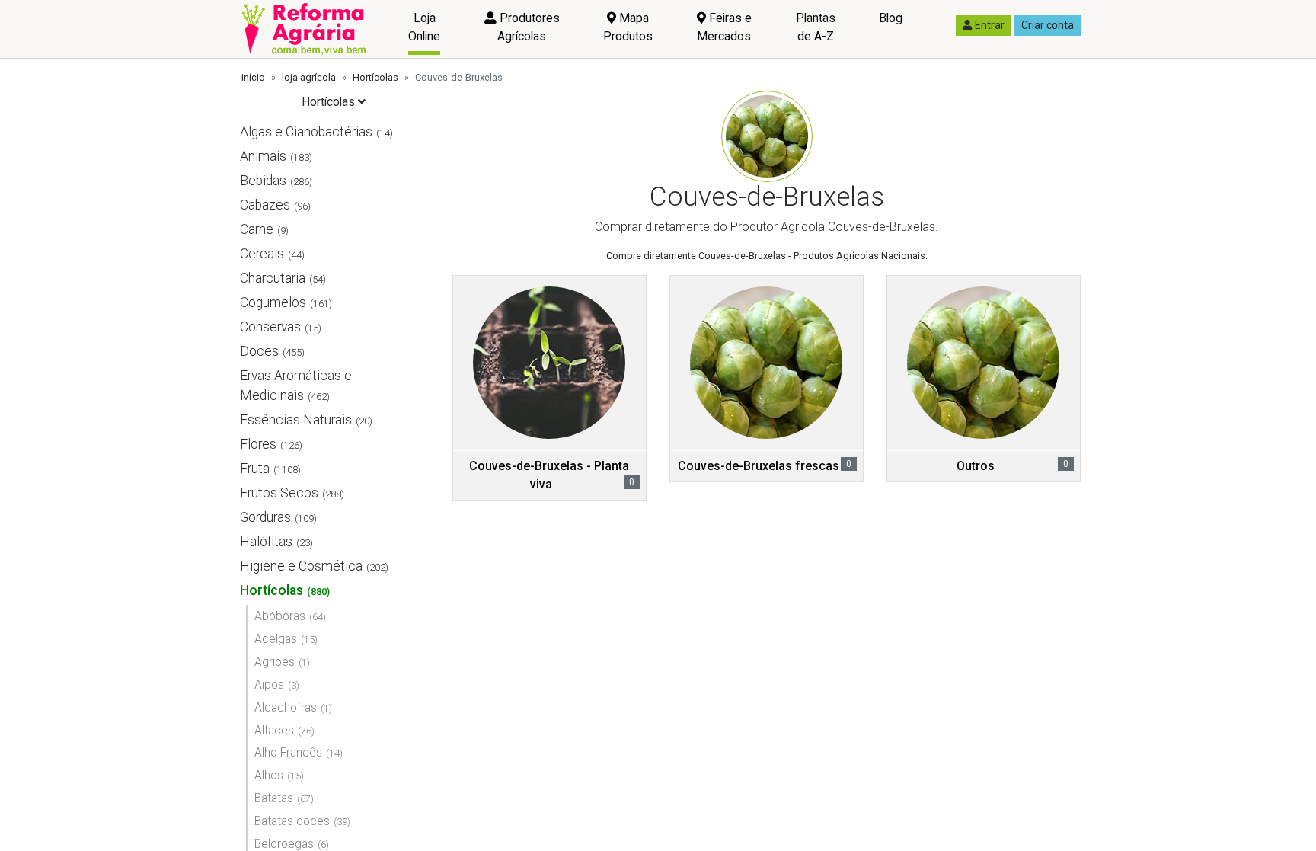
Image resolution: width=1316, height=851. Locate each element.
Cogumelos (273, 302)
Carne (256, 229)
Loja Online (424, 27)
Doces (259, 351)
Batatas (273, 798)
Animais (263, 156)
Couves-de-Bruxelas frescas (758, 466)
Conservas (270, 326)
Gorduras (265, 517)
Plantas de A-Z (815, 27)
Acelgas (275, 639)
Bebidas (263, 180)
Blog (890, 18)
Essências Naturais (296, 419)
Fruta (255, 468)
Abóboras (279, 616)
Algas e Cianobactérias (306, 131)
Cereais (262, 253)
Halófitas (266, 541)
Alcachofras (285, 707)
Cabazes (265, 205)
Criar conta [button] (1047, 25)
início (253, 77)
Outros (976, 466)
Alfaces (274, 730)
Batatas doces (292, 821)
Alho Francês (288, 752)
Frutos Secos (279, 493)
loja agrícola (309, 77)
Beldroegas (284, 844)
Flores (258, 444)
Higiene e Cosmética (301, 566)
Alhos (268, 775)
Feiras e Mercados (724, 27)
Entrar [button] (990, 25)
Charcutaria (272, 278)
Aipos (269, 684)
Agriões (274, 661)
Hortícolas (375, 77)
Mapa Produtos (628, 27)
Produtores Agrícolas (528, 27)
